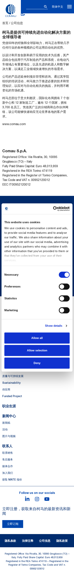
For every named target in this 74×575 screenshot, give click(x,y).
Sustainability (11, 382)
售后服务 (7, 459)
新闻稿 (6, 422)
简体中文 (57, 6)
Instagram (37, 499)
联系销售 (7, 452)
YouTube (46, 499)
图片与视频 (9, 436)
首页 (5, 23)
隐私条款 (10, 540)
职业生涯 (9, 406)
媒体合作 (7, 466)
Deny (37, 363)
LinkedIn (27, 499)
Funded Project (12, 396)
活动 (5, 429)
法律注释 (27, 540)
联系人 (7, 446)
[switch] (64, 286)
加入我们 (7, 472)
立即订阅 (12, 523)
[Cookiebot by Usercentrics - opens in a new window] (53, 208)
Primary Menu (69, 6)
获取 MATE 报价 (12, 479)
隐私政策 (62, 540)
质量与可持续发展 (13, 376)
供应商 (6, 389)
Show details (53, 325)
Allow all (37, 338)
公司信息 (44, 540)
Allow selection (37, 350)
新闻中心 (9, 416)
